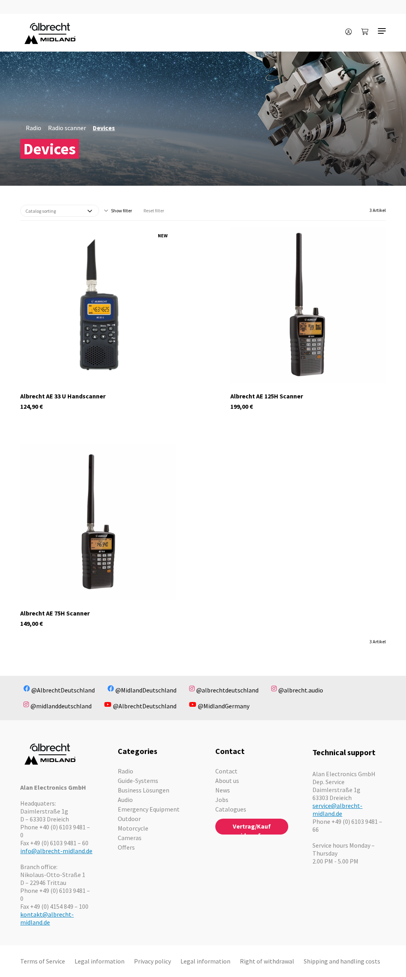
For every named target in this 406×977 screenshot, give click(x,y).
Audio (125, 800)
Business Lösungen (143, 790)
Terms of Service (42, 961)
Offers (126, 847)
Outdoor (129, 819)
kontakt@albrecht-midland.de (47, 918)
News (222, 790)
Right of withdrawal (267, 961)
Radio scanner (67, 128)
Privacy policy (152, 961)
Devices (104, 128)
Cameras (130, 838)
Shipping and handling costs (342, 961)
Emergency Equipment (149, 809)
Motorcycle (133, 828)
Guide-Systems (138, 781)
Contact (226, 771)
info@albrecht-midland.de (56, 851)
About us (227, 781)
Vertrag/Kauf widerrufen (252, 828)
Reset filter (154, 210)
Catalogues (230, 809)
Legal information (99, 961)
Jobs (221, 800)
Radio (33, 128)
